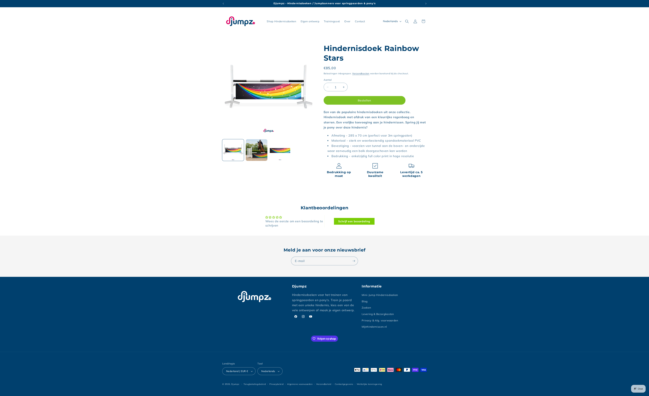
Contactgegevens (344, 384)
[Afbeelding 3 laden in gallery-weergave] (280, 150)
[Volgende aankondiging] (426, 3)
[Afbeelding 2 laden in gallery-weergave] (256, 150)
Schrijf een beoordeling (354, 221)
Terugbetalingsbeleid (255, 384)
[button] (407, 21)
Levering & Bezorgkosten (378, 314)
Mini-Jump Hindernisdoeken (380, 295)
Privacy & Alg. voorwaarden (380, 320)
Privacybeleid (276, 384)
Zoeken (366, 307)
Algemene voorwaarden (300, 384)
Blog (365, 301)
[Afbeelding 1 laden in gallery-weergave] (233, 150)
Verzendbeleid (323, 384)
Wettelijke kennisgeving (369, 384)
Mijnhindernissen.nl (374, 326)
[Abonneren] (354, 261)
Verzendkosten (360, 73)
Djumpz (235, 384)
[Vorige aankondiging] (223, 3)
